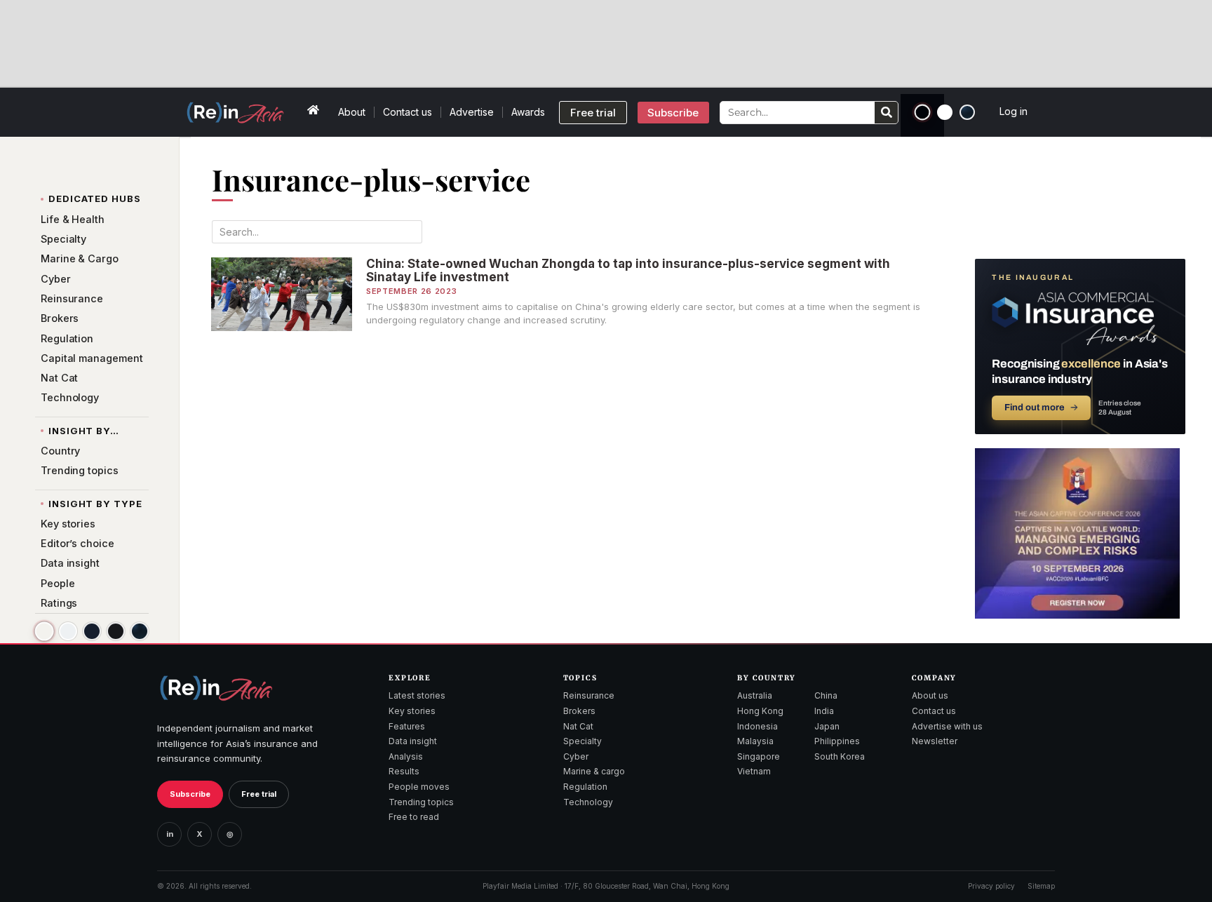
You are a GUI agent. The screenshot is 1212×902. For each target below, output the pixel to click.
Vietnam (754, 771)
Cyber (575, 756)
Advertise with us (947, 726)
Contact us (407, 112)
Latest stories (417, 695)
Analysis (406, 756)
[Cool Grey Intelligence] (68, 631)
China (825, 695)
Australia (754, 695)
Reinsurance (588, 695)
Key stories (412, 711)
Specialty (582, 741)
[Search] (886, 112)
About (351, 112)
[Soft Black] (116, 631)
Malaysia (755, 741)
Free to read (414, 817)
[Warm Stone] (43, 631)
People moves (419, 786)
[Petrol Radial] (967, 112)
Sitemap (1041, 886)
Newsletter (934, 741)
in (169, 834)
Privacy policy (991, 886)
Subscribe (190, 794)
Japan (827, 726)
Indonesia (757, 726)
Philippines (837, 741)
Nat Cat (578, 726)
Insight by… (83, 431)
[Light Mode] (944, 112)
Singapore (758, 756)
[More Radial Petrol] (139, 631)
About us (930, 695)
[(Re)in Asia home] (216, 687)
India (824, 711)
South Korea (839, 756)
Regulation (585, 786)
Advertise (472, 112)
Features (407, 726)
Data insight (413, 741)
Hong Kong (760, 711)
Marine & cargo (594, 771)
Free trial (258, 794)
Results (404, 771)
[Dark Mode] (923, 113)
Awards (528, 112)
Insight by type (95, 504)
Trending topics (421, 802)
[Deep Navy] (92, 631)
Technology (588, 802)
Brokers (579, 711)
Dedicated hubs (94, 198)
